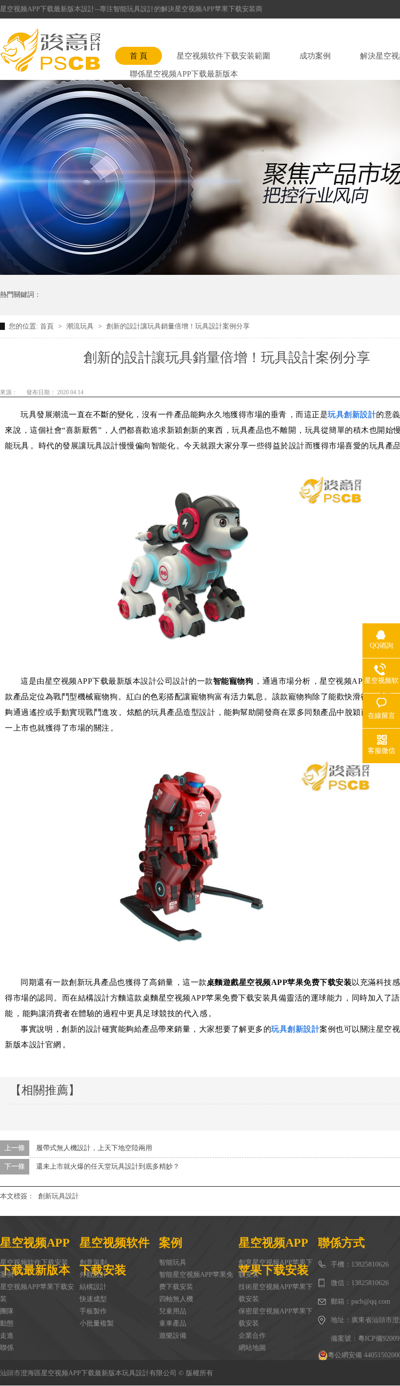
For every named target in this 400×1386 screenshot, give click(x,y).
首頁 (48, 326)
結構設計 (93, 1286)
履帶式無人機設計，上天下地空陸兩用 (94, 1148)
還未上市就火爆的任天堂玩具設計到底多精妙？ (108, 1166)
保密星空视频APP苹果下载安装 (276, 1317)
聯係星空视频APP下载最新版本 (184, 74)
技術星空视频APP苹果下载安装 (276, 1293)
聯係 (7, 1347)
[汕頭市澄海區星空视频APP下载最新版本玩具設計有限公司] (50, 50)
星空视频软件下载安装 (34, 1262)
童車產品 (172, 1323)
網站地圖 (252, 1347)
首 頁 (138, 56)
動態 (7, 1323)
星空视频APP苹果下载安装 (37, 1293)
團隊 (7, 1311)
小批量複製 (97, 1323)
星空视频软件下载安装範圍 (223, 56)
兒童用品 (172, 1311)
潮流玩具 (81, 326)
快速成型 (93, 1299)
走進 (7, 1335)
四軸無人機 (176, 1299)
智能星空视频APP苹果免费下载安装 (196, 1280)
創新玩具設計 (58, 1196)
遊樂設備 (172, 1335)
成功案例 (315, 56)
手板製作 (93, 1311)
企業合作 (252, 1335)
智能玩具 (172, 1262)
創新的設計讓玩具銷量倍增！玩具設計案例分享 (178, 326)
